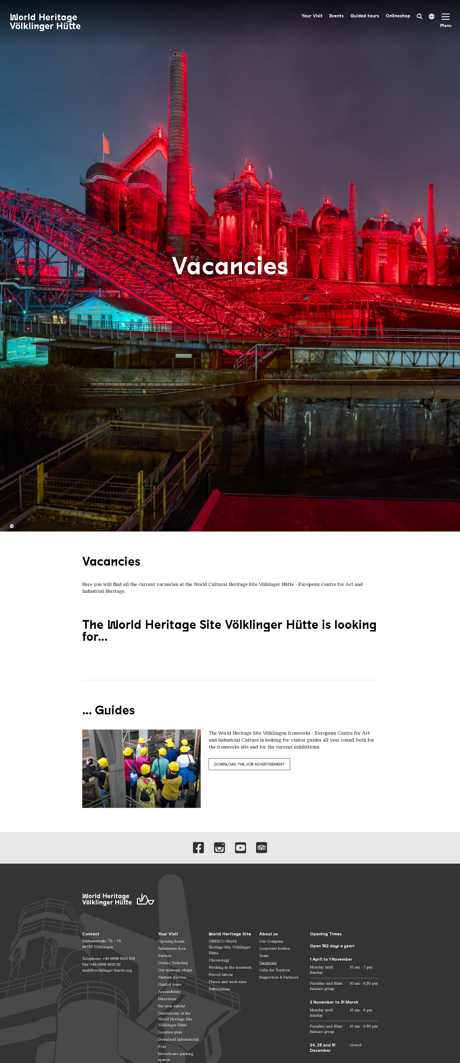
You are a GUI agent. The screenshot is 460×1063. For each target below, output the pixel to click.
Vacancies (268, 963)
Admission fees (172, 949)
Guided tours (364, 16)
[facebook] (198, 847)
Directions (167, 999)
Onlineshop (398, 16)
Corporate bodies (274, 949)
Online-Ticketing (173, 963)
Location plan (170, 1032)
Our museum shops (175, 970)
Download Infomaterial (178, 1039)
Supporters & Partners (278, 977)
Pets (162, 1047)
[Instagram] (219, 847)
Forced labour (221, 975)
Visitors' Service (172, 977)
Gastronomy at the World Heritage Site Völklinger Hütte (175, 1019)
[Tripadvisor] (261, 847)
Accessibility (169, 992)
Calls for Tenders (274, 970)
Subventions (219, 989)
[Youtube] (240, 847)
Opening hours (171, 941)
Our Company (271, 941)
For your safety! (171, 1006)
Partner (164, 956)
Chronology (219, 960)
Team (264, 956)
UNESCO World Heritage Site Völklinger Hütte (229, 947)
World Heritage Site (230, 933)
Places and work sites (228, 982)
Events (336, 16)
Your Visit (312, 16)
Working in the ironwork (230, 967)
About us (268, 933)
